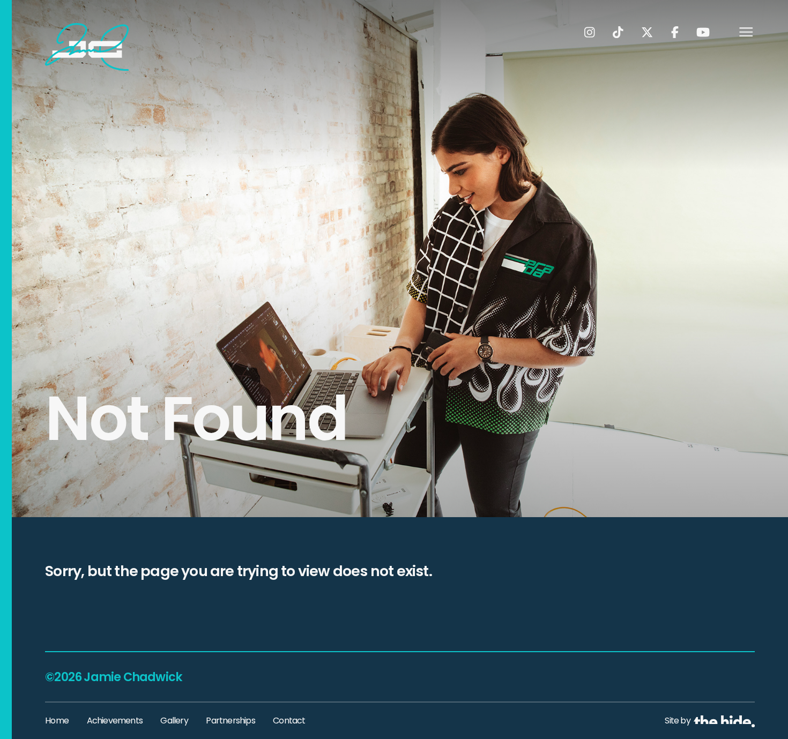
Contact (289, 720)
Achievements (115, 720)
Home (57, 720)
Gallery (174, 720)
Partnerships (230, 720)
